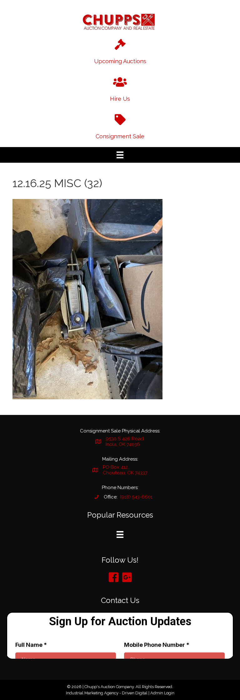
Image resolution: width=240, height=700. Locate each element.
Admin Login (162, 693)
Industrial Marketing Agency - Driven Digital (107, 693)
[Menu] (120, 155)
